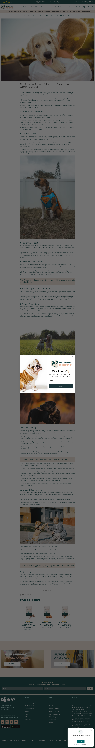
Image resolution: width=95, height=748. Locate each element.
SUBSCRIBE (61, 386)
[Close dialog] (73, 357)
